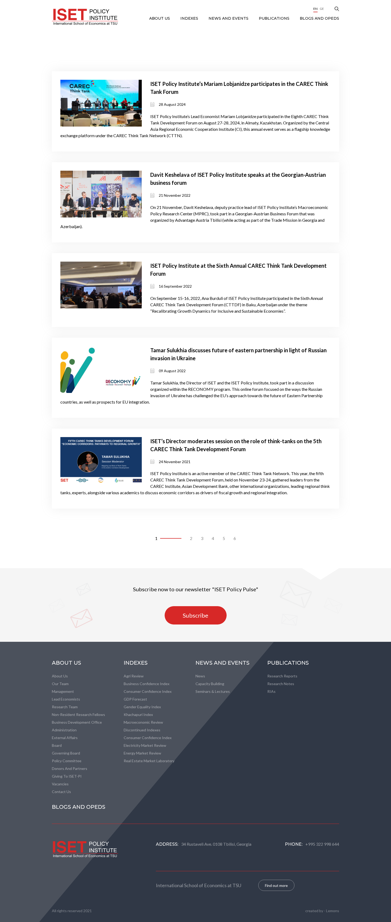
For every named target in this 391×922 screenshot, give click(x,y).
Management (63, 691)
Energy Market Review (142, 753)
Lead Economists (66, 699)
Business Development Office (77, 722)
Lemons (332, 910)
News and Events (229, 18)
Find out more (276, 885)
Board (57, 745)
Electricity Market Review (145, 745)
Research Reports (282, 676)
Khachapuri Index (138, 714)
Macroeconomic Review (143, 722)
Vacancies (60, 784)
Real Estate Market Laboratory (149, 760)
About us (60, 676)
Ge (322, 9)
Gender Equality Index (142, 707)
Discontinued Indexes (142, 730)
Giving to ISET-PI (67, 776)
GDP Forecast (135, 699)
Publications (274, 18)
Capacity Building (210, 683)
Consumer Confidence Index (148, 691)
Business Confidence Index (146, 683)
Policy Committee (66, 760)
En (315, 9)
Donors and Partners (69, 768)
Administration (64, 730)
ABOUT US (160, 18)
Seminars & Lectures (213, 691)
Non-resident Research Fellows (78, 714)
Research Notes (280, 683)
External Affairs (65, 737)
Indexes (189, 18)
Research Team (65, 707)
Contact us (61, 791)
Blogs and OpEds (319, 18)
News (200, 676)
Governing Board (66, 753)
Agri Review (134, 676)
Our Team (60, 683)
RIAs (271, 691)
